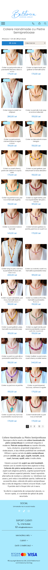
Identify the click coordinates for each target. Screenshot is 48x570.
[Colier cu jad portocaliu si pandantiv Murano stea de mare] (12, 57)
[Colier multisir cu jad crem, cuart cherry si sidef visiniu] (36, 346)
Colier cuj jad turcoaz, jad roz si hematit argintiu (12, 199)
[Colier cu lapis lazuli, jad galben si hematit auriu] (36, 57)
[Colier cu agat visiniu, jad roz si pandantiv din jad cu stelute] (36, 187)
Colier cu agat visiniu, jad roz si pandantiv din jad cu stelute (36, 199)
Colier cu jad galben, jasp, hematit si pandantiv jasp (12, 328)
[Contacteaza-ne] (33, 23)
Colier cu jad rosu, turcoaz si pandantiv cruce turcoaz (12, 416)
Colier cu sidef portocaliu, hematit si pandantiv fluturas (36, 299)
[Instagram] (29, 511)
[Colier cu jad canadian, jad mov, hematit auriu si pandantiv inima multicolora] (12, 288)
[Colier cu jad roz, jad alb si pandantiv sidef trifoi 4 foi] (12, 346)
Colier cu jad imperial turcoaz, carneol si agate (36, 386)
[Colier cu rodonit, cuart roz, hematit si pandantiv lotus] (36, 252)
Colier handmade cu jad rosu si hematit (36, 416)
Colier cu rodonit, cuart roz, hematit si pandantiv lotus (36, 270)
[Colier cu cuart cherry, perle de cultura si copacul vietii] (12, 158)
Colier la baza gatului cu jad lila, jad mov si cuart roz (36, 228)
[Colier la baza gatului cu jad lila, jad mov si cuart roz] (36, 217)
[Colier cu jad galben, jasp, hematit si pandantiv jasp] (12, 317)
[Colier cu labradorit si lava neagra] (36, 129)
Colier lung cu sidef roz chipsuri (12, 111)
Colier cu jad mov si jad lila (12, 385)
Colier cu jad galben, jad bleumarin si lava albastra (36, 170)
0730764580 (25, 524)
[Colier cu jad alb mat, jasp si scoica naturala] (36, 93)
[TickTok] (24, 511)
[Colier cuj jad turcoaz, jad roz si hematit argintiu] (12, 187)
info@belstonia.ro (25, 527)
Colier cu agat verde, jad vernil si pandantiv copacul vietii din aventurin (36, 328)
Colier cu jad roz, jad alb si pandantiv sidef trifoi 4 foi (12, 357)
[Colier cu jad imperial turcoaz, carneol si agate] (36, 375)
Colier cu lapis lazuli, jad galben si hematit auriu (36, 69)
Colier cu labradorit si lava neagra (36, 140)
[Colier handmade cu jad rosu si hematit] (36, 404)
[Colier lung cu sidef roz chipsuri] (12, 93)
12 (39, 426)
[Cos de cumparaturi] (39, 23)
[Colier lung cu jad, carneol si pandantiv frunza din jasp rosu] (12, 252)
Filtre (13, 43)
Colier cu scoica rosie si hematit (12, 228)
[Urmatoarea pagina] (42, 426)
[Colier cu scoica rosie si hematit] (12, 217)
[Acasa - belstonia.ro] (24, 14)
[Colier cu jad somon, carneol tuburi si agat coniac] (12, 129)
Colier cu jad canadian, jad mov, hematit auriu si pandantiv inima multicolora (12, 299)
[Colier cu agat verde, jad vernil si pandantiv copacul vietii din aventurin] (36, 317)
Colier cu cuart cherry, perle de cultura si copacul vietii (12, 170)
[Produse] (3, 24)
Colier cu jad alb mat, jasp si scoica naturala (36, 111)
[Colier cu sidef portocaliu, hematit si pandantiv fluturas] (36, 288)
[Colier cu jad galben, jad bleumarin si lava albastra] (36, 158)
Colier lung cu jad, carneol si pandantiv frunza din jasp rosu (12, 270)
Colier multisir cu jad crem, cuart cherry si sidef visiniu (36, 357)
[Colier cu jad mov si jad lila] (12, 375)
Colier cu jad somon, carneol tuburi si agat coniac (12, 141)
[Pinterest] (19, 511)
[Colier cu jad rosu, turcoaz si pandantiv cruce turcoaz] (12, 404)
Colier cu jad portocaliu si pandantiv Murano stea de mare (12, 69)
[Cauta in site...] (45, 23)
